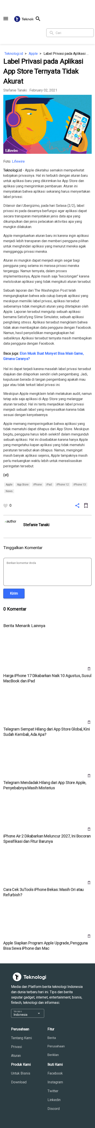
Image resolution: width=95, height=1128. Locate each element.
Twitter (53, 1091)
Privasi (16, 1047)
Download (19, 1082)
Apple (33, 53)
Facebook (55, 1073)
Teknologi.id (13, 53)
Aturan (16, 1056)
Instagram (55, 1082)
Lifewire (18, 161)
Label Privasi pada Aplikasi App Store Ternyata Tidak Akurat (68, 53)
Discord (54, 1109)
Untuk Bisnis (20, 1073)
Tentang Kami (21, 1038)
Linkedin (54, 1100)
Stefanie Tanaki (15, 90)
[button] (5, 18)
